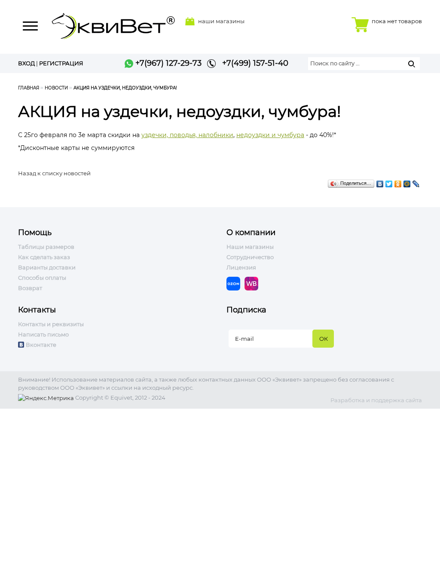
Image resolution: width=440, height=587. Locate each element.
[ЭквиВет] (113, 23)
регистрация (61, 63)
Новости (56, 88)
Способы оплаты (42, 277)
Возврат (30, 287)
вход (26, 63)
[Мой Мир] (407, 181)
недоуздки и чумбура (270, 135)
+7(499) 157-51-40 (252, 63)
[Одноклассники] (398, 181)
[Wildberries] (253, 282)
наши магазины (221, 21)
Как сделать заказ (44, 257)
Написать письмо (43, 334)
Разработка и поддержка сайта (376, 400)
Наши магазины (250, 246)
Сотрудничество (250, 257)
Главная (28, 88)
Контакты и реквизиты (51, 324)
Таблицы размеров (46, 246)
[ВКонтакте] (380, 181)
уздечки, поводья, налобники (187, 135)
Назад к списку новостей (54, 173)
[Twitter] (389, 181)
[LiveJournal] (416, 181)
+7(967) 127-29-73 (167, 63)
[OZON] (235, 282)
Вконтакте (41, 344)
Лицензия (241, 267)
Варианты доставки (47, 267)
